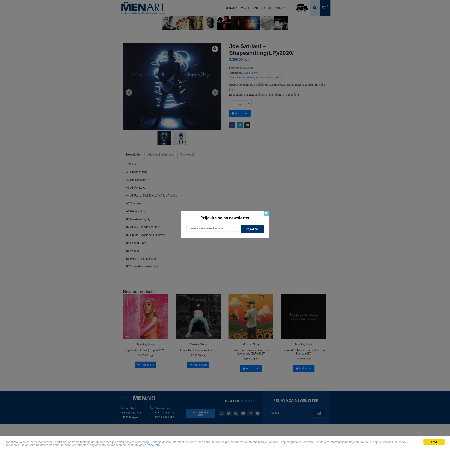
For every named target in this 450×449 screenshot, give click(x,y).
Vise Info (154, 444)
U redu (434, 441)
